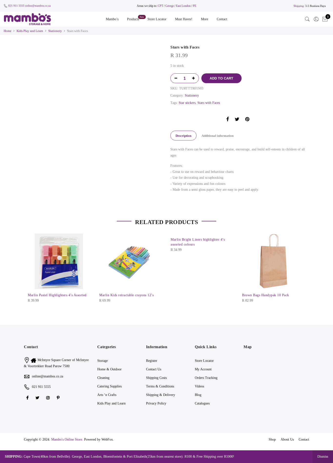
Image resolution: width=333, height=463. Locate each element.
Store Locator (156, 19)
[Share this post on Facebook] (227, 120)
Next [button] (154, 47)
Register (151, 361)
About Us (287, 439)
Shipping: (299, 5)
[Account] (316, 19)
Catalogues (202, 403)
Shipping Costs (156, 378)
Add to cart (221, 78)
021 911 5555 (16, 5)
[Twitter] (38, 397)
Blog (198, 395)
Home (7, 31)
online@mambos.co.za (38, 5)
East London (183, 6)
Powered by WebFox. (99, 439)
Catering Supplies (109, 386)
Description (183, 136)
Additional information (218, 136)
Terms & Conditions (160, 386)
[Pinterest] (59, 397)
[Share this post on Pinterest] (247, 120)
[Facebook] (28, 397)
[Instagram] (48, 397)
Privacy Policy (156, 403)
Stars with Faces (208, 103)
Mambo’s (112, 19)
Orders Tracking (206, 378)
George (169, 6)
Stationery (55, 31)
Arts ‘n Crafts (106, 395)
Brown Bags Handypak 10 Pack (265, 295)
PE (194, 6)
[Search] (307, 19)
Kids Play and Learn (30, 31)
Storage (102, 361)
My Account (203, 369)
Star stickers (187, 103)
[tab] (183, 135)
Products (133, 19)
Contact (222, 19)
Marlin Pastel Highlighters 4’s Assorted (57, 295)
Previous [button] (61, 47)
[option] (106, 48)
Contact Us (153, 369)
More (204, 19)
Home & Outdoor (109, 369)
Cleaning (103, 378)
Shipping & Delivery (160, 395)
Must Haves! (183, 19)
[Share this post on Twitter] (237, 120)
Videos (199, 386)
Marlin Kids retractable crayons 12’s (126, 295)
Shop (272, 439)
